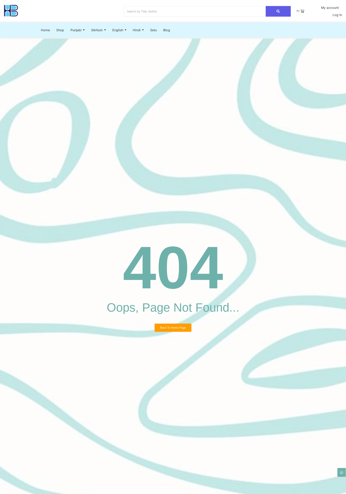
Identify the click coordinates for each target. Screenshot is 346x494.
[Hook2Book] (11, 11)
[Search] (278, 11)
